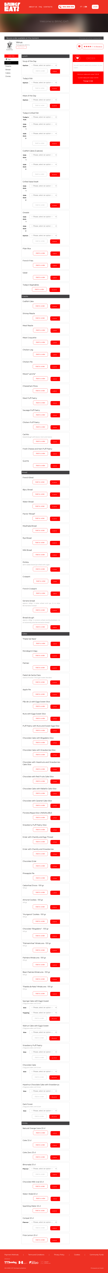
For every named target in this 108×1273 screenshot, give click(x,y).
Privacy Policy (59, 1255)
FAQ (40, 7)
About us (33, 7)
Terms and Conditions (36, 1255)
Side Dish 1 (24, 126)
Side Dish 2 (24, 136)
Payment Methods (11, 1255)
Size (24, 1007)
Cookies (77, 1255)
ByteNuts (23, 1268)
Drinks (8, 76)
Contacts (48, 7)
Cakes (7, 73)
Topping (25, 1013)
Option (25, 65)
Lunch (8, 63)
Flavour (25, 1169)
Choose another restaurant (90, 38)
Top (9, 59)
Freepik (102, 1268)
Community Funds (97, 1255)
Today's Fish (25, 118)
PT (81, 7)
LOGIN (95, 7)
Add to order (40, 71)
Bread (7, 70)
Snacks (8, 66)
